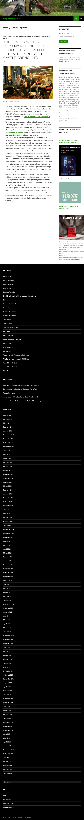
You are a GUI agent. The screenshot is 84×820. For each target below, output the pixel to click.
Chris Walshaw (8, 284)
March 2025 (7, 419)
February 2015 (8, 659)
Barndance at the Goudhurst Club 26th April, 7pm (20, 389)
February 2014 (8, 691)
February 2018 (8, 557)
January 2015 (7, 663)
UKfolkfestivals (8, 371)
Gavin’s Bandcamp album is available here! (68, 207)
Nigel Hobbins (8, 347)
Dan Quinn (7, 288)
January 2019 (7, 525)
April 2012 (7, 742)
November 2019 (8, 498)
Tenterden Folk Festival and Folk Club (16, 355)
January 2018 (7, 561)
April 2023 (7, 458)
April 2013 (7, 710)
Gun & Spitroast (8, 308)
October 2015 (8, 643)
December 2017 (8, 565)
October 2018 (8, 537)
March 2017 (7, 596)
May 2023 (6, 454)
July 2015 (6, 647)
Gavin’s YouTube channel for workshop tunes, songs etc (68, 141)
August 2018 (7, 541)
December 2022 (8, 470)
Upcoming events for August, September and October (21, 385)
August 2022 (7, 482)
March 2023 (7, 462)
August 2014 (7, 683)
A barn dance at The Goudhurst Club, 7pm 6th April (20, 397)
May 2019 (6, 513)
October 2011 (8, 754)
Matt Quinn (7, 343)
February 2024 (8, 427)
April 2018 (7, 549)
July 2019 (6, 510)
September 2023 (8, 447)
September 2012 (8, 730)
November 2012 (8, 722)
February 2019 (8, 521)
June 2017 (6, 584)
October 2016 (8, 608)
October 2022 (8, 474)
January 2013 (7, 718)
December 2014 (8, 667)
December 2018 (8, 529)
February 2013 (8, 714)
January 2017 (7, 600)
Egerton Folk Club (9, 292)
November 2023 (8, 439)
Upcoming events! (9, 393)
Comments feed (8, 803)
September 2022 (8, 478)
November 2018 (8, 533)
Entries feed (7, 799)
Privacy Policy (7, 817)
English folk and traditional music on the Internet (19, 296)
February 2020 (8, 490)
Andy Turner (7, 276)
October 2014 (8, 675)
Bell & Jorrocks (8, 280)
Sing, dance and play (12, 18)
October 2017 (8, 573)
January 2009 (7, 773)
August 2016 (7, 612)
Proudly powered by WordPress (22, 817)
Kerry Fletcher (8, 335)
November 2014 (8, 671)
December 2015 (8, 636)
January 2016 (7, 632)
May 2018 (6, 545)
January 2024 (7, 431)
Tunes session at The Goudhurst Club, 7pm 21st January (22, 401)
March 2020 (7, 486)
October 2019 (8, 502)
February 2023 (8, 466)
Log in (5, 795)
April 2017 (7, 592)
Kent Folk (6, 331)
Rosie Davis (7, 351)
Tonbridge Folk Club (10, 363)
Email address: (64, 33)
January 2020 (7, 494)
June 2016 (6, 616)
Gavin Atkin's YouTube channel (13, 304)
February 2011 (8, 765)
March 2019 (7, 517)
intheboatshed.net (9, 316)
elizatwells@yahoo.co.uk (70, 245)
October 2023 (8, 443)
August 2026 (7, 415)
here (65, 121)
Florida (5, 300)
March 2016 (7, 628)
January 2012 (7, 746)
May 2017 (6, 588)
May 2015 (6, 651)
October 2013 (8, 702)
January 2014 (7, 695)
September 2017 (8, 576)
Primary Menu (81, 18)
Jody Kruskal (7, 323)
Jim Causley (7, 319)
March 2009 (7, 769)
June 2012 (6, 738)
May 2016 (6, 620)
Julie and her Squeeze (66, 179)
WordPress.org (8, 807)
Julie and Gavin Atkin (10, 327)
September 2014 (8, 679)
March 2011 (7, 761)
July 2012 (6, 734)
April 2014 (7, 687)
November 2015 (8, 639)
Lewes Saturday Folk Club (12, 339)
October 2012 (8, 726)
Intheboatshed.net (9, 312)
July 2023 (6, 450)
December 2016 (8, 604)
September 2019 (8, 506)
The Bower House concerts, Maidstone (16, 359)
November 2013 (8, 698)
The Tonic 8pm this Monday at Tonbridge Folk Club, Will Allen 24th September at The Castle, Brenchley (24, 50)
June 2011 (6, 758)
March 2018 (7, 553)
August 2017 (7, 580)
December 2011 (8, 750)
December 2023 (8, 435)
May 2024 (6, 423)
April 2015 (7, 655)
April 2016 (7, 624)
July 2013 (6, 706)
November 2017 (8, 569)
